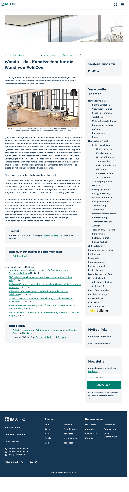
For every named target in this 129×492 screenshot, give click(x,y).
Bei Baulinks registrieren (99, 336)
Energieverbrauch (96, 266)
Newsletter (90, 424)
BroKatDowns (70, 438)
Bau (47, 424)
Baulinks (8, 55)
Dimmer (96, 185)
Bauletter (93, 371)
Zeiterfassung (99, 205)
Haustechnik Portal (98, 141)
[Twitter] (23, 462)
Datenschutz (110, 429)
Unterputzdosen (104, 149)
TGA (47, 433)
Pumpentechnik (99, 242)
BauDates (68, 433)
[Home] (23, 420)
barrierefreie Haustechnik (100, 250)
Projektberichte (95, 298)
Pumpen (96, 137)
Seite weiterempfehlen (99, 343)
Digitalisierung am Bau (100, 274)
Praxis (48, 438)
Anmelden (90, 429)
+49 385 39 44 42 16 (18, 451)
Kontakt (89, 438)
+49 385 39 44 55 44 (18, 448)
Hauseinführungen (105, 157)
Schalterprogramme (22, 330)
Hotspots (67, 424)
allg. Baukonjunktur (102, 282)
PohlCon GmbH (20, 256)
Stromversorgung (96, 262)
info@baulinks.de (17, 454)
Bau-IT (48, 442)
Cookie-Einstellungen (110, 435)
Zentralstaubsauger (101, 221)
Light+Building (99, 286)
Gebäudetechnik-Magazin (48, 330)
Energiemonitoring (101, 201)
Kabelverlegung (103, 153)
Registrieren (91, 433)
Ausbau (48, 429)
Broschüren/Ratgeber (98, 290)
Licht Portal (94, 302)
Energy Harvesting (101, 193)
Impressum (109, 424)
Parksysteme (98, 133)
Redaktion (19, 55)
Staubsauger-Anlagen (103, 125)
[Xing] (37, 462)
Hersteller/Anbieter (97, 101)
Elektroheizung (99, 217)
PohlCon (94, 71)
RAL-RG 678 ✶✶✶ (104, 173)
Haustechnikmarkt (97, 278)
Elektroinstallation (44, 337)
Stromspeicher (103, 161)
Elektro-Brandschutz (106, 165)
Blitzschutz (101, 169)
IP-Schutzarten (103, 177)
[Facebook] (27, 462)
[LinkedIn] (32, 462)
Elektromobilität (100, 238)
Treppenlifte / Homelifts (103, 229)
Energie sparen (70, 429)
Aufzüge (96, 129)
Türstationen (98, 117)
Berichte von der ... (97, 306)
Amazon (61, 337)
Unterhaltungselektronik (104, 121)
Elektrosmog (94, 254)
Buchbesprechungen (98, 294)
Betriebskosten (95, 270)
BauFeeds (68, 442)
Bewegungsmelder (101, 189)
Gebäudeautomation (102, 109)
